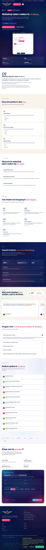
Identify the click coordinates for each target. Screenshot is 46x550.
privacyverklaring (25, 544)
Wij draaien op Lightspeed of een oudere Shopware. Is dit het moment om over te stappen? (20, 353)
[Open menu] (23, 4)
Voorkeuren (32, 546)
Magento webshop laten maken (28, 517)
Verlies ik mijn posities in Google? (9, 335)
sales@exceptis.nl (11, 537)
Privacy (24, 535)
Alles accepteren (39, 546)
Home (2, 7)
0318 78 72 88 (5, 537)
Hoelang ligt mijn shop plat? (8, 346)
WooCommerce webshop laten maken (29, 515)
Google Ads (21, 489)
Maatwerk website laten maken (28, 519)
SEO (17, 489)
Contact (25, 528)
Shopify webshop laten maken (28, 514)
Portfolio (25, 526)
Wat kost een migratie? (7, 349)
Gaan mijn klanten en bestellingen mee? (10, 342)
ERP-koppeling (27, 489)
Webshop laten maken (27, 512)
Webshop (12, 489)
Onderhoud (33, 489)
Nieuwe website (7, 489)
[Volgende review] (43, 309)
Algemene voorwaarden (18, 535)
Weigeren (25, 546)
